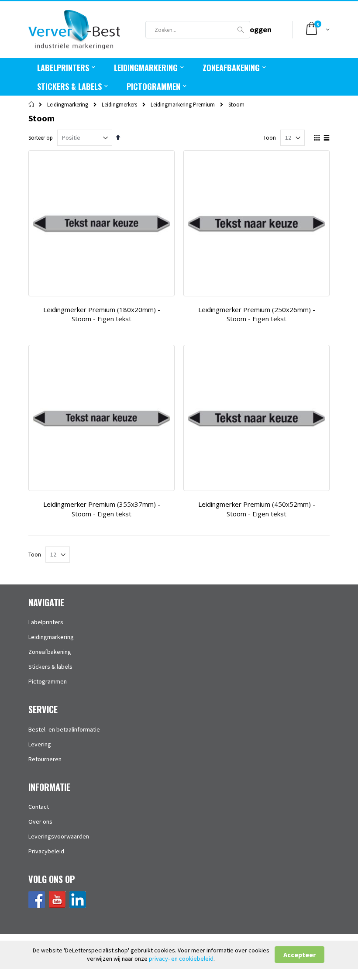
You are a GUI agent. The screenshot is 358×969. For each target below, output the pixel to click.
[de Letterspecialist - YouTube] (57, 906)
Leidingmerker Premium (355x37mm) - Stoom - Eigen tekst (101, 509)
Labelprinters (45, 622)
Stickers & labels (50, 666)
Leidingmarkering (67, 104)
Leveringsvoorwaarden (58, 836)
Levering (39, 744)
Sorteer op (40, 137)
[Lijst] (326, 138)
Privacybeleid (46, 851)
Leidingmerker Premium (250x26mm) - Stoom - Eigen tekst (256, 314)
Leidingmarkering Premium (183, 104)
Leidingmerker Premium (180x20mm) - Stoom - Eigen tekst (101, 314)
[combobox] (197, 29)
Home (31, 104)
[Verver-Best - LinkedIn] (77, 906)
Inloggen (256, 29)
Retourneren (45, 759)
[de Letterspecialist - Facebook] (36, 906)
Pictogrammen (47, 681)
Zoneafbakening (49, 652)
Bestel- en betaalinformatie (64, 729)
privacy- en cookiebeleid (181, 958)
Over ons (40, 821)
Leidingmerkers (119, 104)
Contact (38, 807)
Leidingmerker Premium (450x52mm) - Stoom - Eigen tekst (256, 509)
